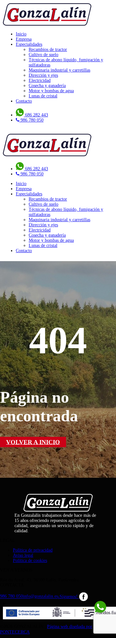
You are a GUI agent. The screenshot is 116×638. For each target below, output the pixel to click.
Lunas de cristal (43, 95)
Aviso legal (23, 555)
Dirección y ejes (43, 75)
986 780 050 (11, 596)
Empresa (24, 39)
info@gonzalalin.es (40, 596)
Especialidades (29, 44)
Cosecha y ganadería (47, 85)
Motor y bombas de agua (51, 90)
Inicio (21, 34)
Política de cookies (30, 560)
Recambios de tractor (48, 49)
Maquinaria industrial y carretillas (59, 70)
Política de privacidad (33, 550)
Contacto (24, 101)
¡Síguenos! (68, 596)
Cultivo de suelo (43, 54)
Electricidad (40, 80)
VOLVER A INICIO (33, 441)
